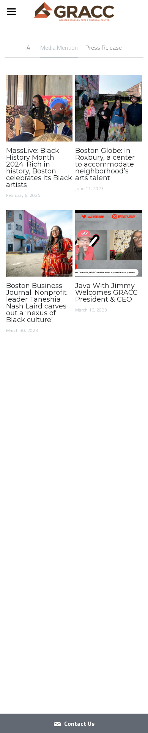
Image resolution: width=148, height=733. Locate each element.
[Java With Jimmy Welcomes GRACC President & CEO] (108, 243)
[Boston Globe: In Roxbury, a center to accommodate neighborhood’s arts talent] (108, 108)
